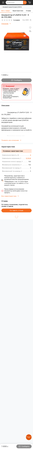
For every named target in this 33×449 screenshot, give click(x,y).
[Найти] (25, 2)
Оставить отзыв (16, 210)
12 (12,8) (28, 158)
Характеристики (18, 10)
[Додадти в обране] (30, 27)
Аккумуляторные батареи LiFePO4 (12, 7)
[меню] (3, 2)
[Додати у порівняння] (30, 31)
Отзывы (28, 10)
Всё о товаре (5, 10)
